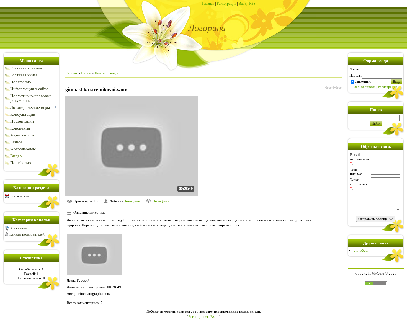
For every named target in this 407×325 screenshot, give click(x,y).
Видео (86, 73)
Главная (208, 3)
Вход (243, 3)
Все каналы (18, 228)
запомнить (363, 81)
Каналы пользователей (27, 234)
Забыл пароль (364, 87)
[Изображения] (94, 254)
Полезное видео (19, 196)
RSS (252, 3)
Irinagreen (132, 201)
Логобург (361, 250)
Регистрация (226, 3)
